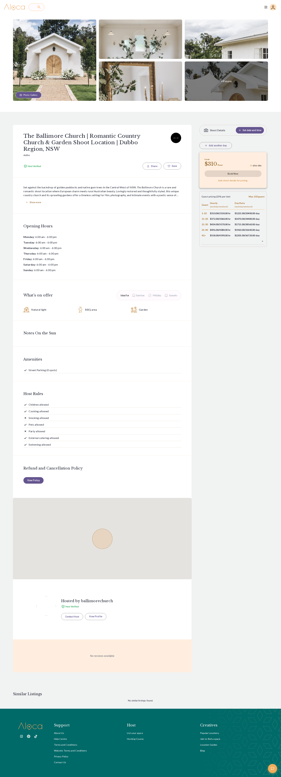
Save (174, 166)
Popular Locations (209, 733)
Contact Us (60, 762)
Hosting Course (135, 738)
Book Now (233, 173)
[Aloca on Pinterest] (28, 736)
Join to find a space (210, 738)
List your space (135, 733)
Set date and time (252, 130)
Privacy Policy (61, 756)
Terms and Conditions (65, 744)
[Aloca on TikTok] (36, 736)
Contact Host (72, 616)
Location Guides (208, 744)
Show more (35, 202)
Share (154, 166)
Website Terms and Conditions (70, 750)
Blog (202, 750)
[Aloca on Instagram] (21, 736)
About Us (59, 733)
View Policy (33, 480)
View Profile (95, 616)
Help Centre (60, 738)
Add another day (218, 145)
